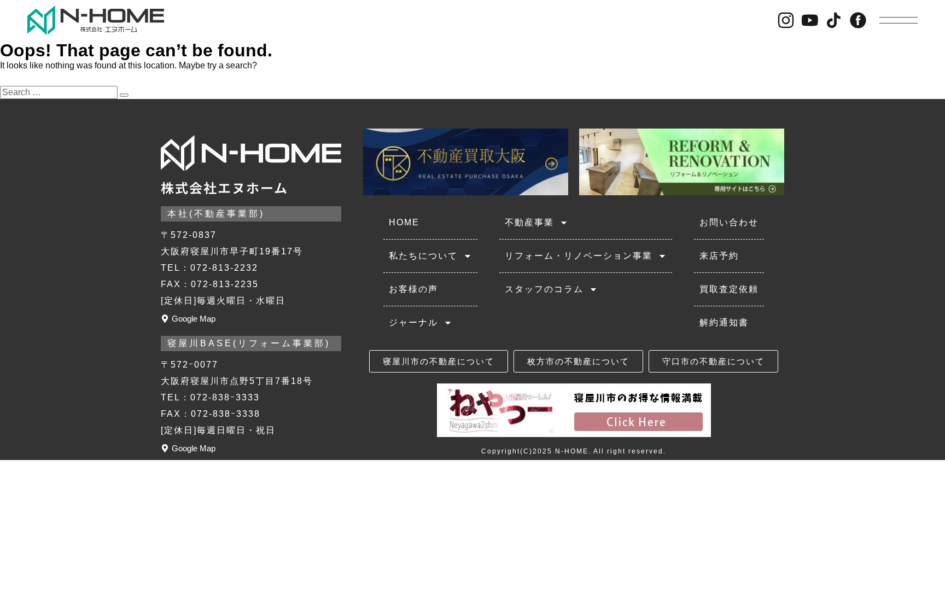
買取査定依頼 (729, 289)
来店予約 (719, 255)
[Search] (124, 95)
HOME (404, 222)
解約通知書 (724, 322)
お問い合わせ (729, 222)
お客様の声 (413, 289)
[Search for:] (60, 92)
